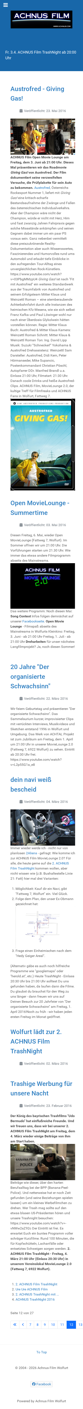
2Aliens (31, 853)
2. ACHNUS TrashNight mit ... (37, 1294)
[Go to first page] (14, 1325)
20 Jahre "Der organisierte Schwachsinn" (30, 676)
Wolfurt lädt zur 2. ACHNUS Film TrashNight (36, 1041)
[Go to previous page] (23, 1325)
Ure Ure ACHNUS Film (32, 1289)
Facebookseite (33, 621)
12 (71, 1325)
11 (62, 1325)
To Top (41, 1352)
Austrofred (42, 188)
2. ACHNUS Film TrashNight (36, 1284)
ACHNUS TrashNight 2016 (35, 1299)
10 (53, 1325)
